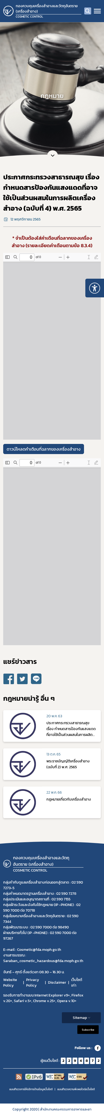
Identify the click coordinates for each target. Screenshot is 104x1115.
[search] (87, 11)
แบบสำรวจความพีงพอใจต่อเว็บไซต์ (76, 1089)
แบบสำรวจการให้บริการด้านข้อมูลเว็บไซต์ (31, 1089)
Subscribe (88, 1029)
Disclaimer (57, 982)
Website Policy (10, 982)
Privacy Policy (32, 982)
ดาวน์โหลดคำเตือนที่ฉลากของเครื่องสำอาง (44, 449)
